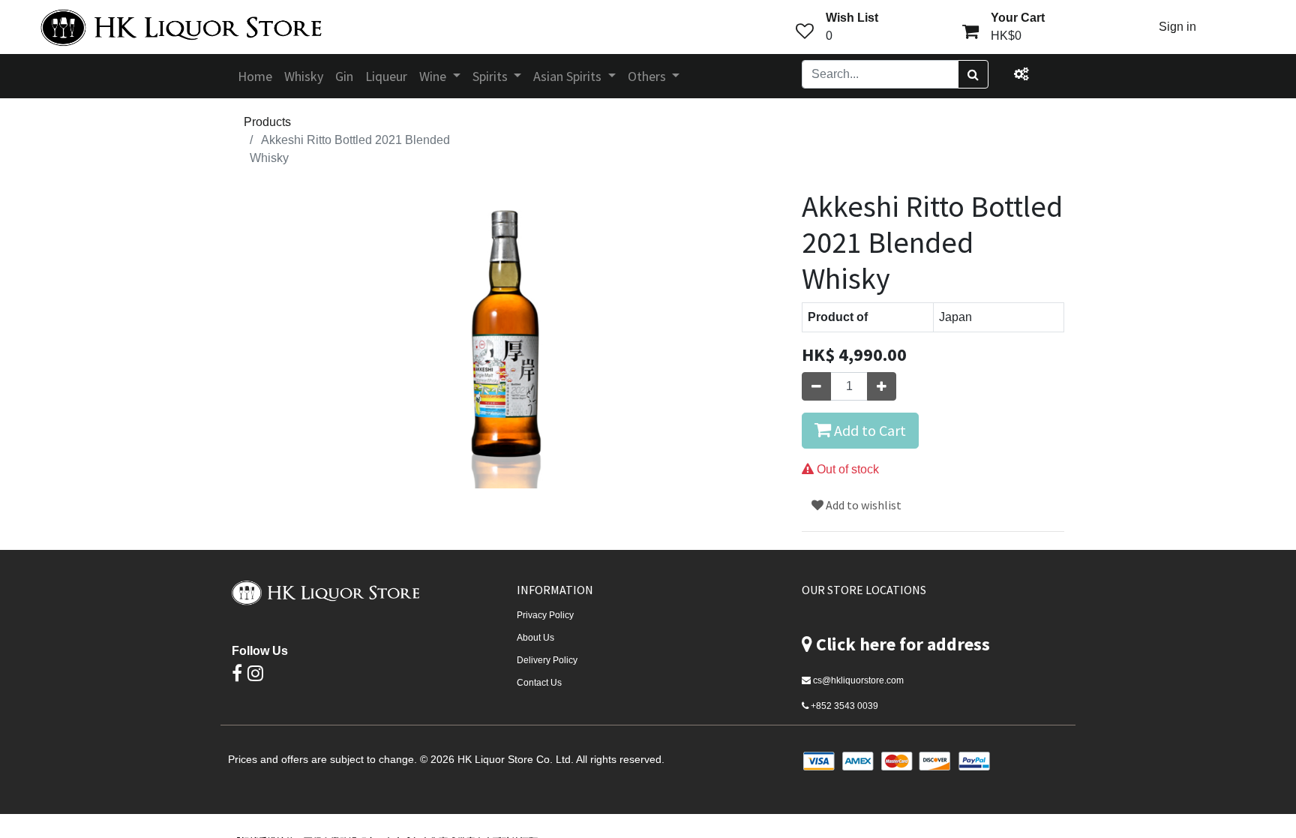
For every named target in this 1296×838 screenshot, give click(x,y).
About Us (535, 637)
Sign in (1177, 26)
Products (267, 122)
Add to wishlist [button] (863, 504)
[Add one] (881, 386)
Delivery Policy (547, 660)
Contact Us (539, 682)
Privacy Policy (545, 615)
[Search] (973, 74)
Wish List (852, 17)
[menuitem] (255, 76)
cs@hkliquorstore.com (858, 680)
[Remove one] (816, 386)
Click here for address (903, 644)
